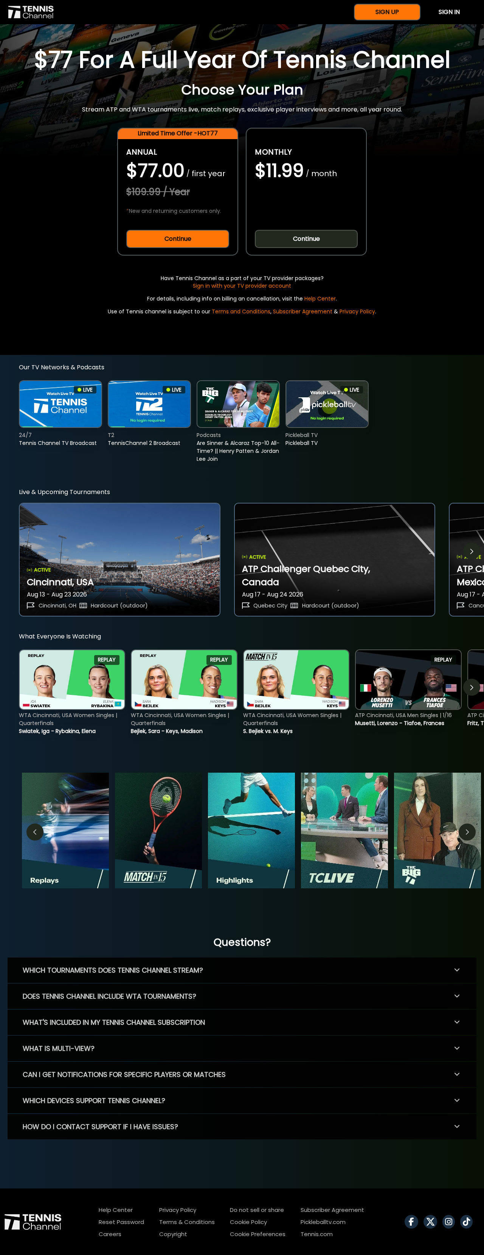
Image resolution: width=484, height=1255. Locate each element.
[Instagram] (450, 1222)
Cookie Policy (248, 1222)
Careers (110, 1234)
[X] (432, 1222)
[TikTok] (468, 1222)
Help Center (320, 298)
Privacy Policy (357, 311)
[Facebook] (413, 1222)
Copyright (173, 1234)
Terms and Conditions (241, 311)
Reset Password (121, 1222)
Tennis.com (317, 1234)
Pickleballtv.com (323, 1222)
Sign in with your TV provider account (242, 286)
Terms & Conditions (187, 1222)
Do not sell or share (257, 1210)
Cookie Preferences (257, 1234)
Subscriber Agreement (302, 311)
